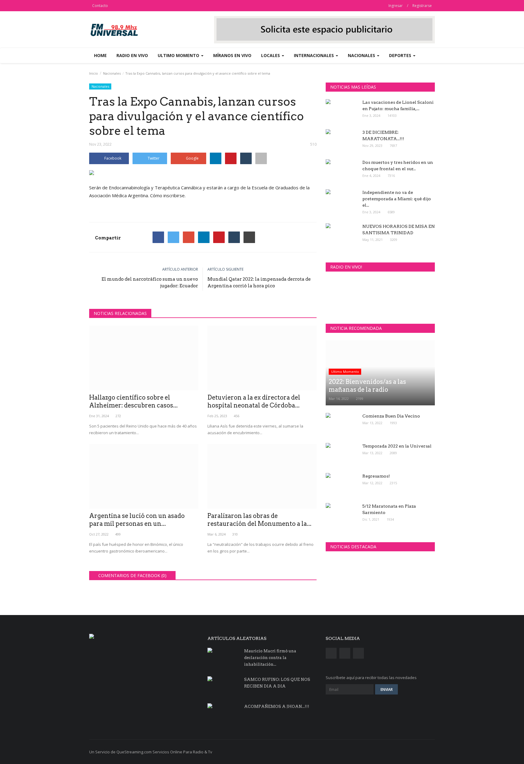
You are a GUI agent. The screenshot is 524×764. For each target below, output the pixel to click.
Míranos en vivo (232, 55)
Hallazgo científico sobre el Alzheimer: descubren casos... (133, 401)
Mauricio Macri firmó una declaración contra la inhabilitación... (270, 658)
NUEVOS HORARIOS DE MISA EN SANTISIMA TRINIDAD (398, 229)
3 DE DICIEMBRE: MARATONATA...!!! (383, 135)
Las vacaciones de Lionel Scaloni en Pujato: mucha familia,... (398, 105)
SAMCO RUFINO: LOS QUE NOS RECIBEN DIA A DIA (277, 682)
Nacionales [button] (362, 55)
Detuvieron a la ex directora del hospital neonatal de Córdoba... (253, 401)
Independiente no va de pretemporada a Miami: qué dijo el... (396, 199)
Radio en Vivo (132, 55)
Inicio (93, 73)
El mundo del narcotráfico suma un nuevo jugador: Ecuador (150, 282)
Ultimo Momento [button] (179, 55)
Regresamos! (376, 476)
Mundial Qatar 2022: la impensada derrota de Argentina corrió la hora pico (259, 282)
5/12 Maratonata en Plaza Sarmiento (389, 509)
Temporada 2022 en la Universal (397, 446)
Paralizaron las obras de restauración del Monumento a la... (259, 519)
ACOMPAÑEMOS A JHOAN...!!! (276, 706)
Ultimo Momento (345, 371)
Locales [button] (271, 55)
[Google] (188, 237)
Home (100, 55)
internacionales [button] (314, 55)
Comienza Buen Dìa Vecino (391, 416)
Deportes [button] (400, 55)
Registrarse (422, 5)
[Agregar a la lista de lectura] (261, 158)
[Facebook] (158, 237)
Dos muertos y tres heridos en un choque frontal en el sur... (397, 165)
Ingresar (395, 5)
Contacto (100, 5)
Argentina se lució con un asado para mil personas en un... (137, 519)
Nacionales (112, 73)
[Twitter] (173, 237)
